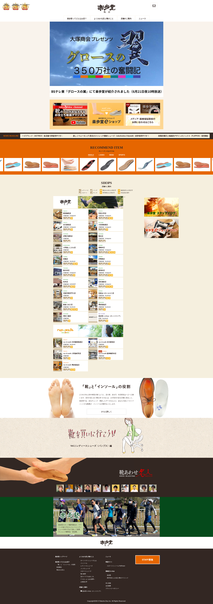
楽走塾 (109, 575)
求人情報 (108, 583)
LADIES (101, 155)
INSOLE (91, 155)
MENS (111, 155)
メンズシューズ (85, 568)
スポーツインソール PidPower (116, 566)
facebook (72, 261)
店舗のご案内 (126, 18)
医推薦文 (59, 567)
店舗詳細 (66, 215)
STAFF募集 (147, 559)
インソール (84, 563)
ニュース (142, 18)
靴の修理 (83, 574)
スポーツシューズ (86, 571)
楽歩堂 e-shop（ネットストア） (92, 591)
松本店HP (73, 284)
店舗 (100, 318)
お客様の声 (84, 582)
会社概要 (108, 586)
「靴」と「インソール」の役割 (66, 564)
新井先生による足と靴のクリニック (117, 578)
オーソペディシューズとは (89, 560)
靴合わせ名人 (61, 570)
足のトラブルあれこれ (87, 576)
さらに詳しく (106, 412)
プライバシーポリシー (112, 588)
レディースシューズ (87, 566)
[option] (31, 164)
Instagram (73, 215)
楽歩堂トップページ (61, 556)
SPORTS (122, 155)
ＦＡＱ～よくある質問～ (88, 579)
